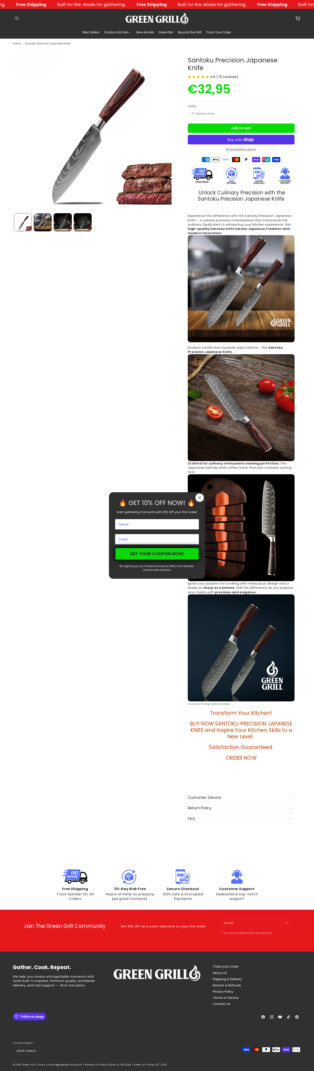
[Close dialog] (199, 497)
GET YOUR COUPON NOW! (157, 554)
